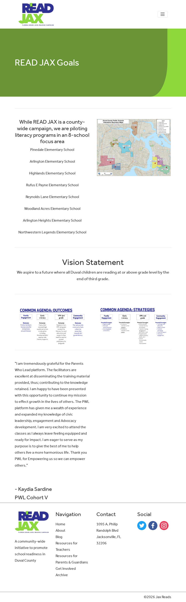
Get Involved (66, 568)
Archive (62, 575)
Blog (59, 537)
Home (60, 524)
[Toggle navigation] (163, 14)
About (60, 530)
